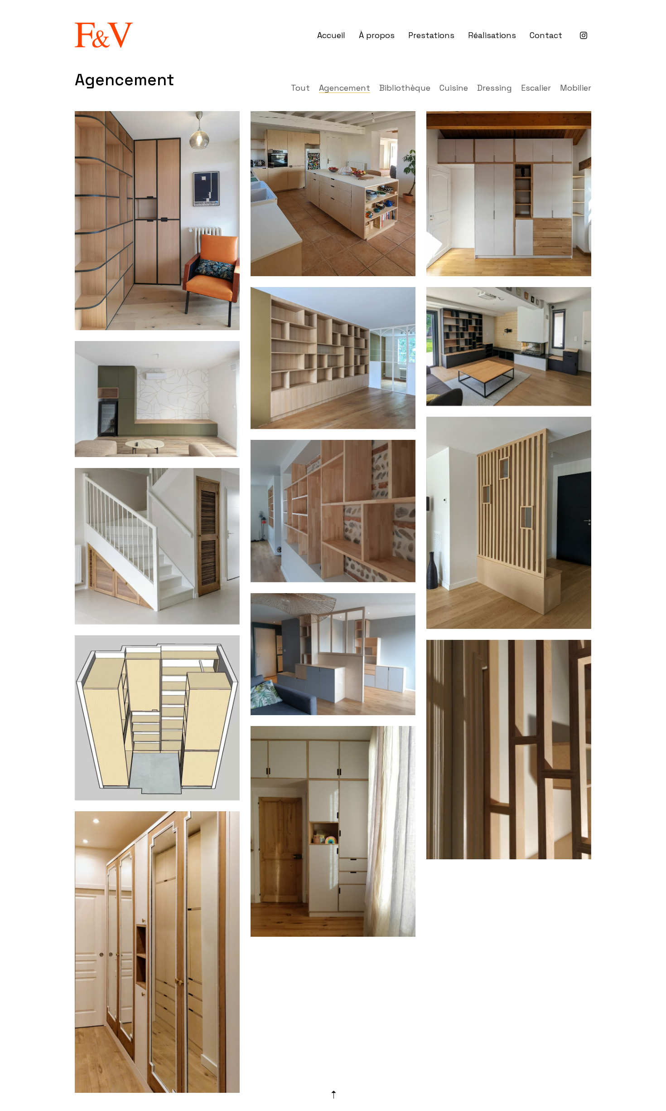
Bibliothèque (404, 88)
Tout (300, 88)
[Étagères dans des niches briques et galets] (333, 511)
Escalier (536, 88)
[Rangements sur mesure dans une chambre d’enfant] (333, 831)
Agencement (344, 88)
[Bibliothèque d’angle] (157, 220)
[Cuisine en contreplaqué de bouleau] (333, 193)
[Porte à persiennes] (157, 546)
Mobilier (575, 88)
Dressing (494, 88)
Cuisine (453, 88)
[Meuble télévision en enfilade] (157, 399)
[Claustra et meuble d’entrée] (508, 749)
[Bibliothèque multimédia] (508, 346)
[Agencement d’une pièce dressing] (157, 717)
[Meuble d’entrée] (508, 523)
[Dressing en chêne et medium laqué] (508, 193)
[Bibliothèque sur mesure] (333, 358)
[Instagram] (583, 35)
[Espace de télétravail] (333, 654)
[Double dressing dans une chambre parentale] (157, 951)
